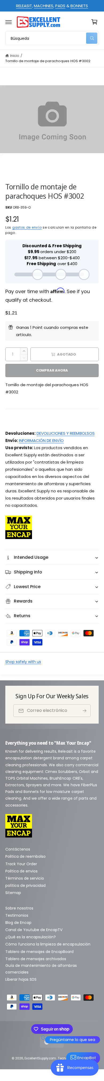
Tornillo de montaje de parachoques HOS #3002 (47, 60)
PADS (60, 6)
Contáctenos (17, 849)
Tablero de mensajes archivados (35, 959)
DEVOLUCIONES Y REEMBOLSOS (65, 433)
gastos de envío (27, 227)
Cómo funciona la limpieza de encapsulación (47, 944)
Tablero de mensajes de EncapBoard (39, 951)
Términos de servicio (24, 878)
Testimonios (16, 915)
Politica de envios (21, 871)
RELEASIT (24, 6)
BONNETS (79, 6)
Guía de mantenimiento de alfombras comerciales (41, 969)
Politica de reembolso (25, 856)
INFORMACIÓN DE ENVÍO (41, 440)
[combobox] (52, 38)
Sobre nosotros (19, 908)
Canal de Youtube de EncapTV (33, 929)
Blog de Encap (18, 922)
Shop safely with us (23, 661)
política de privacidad (25, 885)
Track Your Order (21, 864)
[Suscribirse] (84, 710)
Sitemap (13, 892)
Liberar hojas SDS (21, 979)
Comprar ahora (52, 370)
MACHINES (43, 6)
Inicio (14, 55)
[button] (8, 22)
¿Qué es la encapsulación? (30, 937)
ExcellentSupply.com (40, 1058)
